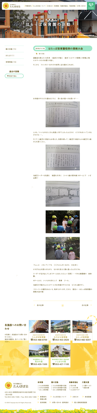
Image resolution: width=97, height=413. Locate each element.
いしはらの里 (74, 387)
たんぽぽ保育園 (44, 385)
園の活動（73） (11, 49)
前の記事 (40, 305)
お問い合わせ (81, 6)
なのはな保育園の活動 (59, 387)
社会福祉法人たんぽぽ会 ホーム (45, 35)
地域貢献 (72, 6)
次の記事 (85, 305)
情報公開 (43, 399)
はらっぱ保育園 (43, 390)
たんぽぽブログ (74, 390)
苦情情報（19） (11, 62)
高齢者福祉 (64, 6)
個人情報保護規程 (80, 402)
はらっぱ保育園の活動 (65, 35)
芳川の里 (73, 385)
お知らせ (50, 6)
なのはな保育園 (44, 387)
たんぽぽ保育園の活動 (59, 385)
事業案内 (28, 6)
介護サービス (87, 385)
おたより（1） (10, 55)
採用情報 (91, 8)
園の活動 (41, 54)
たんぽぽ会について (39, 6)
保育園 (56, 6)
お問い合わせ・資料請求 (60, 402)
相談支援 (86, 387)
